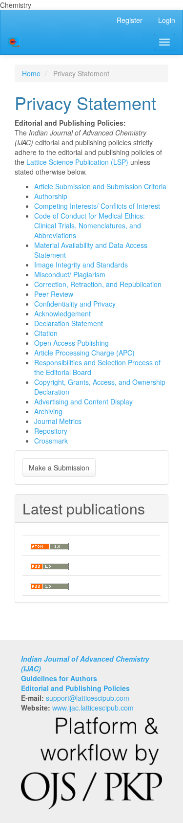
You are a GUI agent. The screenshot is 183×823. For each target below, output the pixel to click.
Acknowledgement (62, 313)
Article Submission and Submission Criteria (100, 186)
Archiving (48, 411)
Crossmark (51, 440)
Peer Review (53, 294)
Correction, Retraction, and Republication (98, 284)
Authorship (50, 196)
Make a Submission (59, 467)
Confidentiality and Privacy (75, 304)
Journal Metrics (57, 421)
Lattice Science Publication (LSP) (77, 162)
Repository (50, 431)
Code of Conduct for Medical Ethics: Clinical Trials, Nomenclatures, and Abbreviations (89, 225)
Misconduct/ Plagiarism (69, 274)
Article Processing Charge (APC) (84, 352)
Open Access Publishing (71, 343)
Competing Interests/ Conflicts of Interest (97, 206)
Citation (46, 333)
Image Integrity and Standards (81, 264)
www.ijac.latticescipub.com (93, 707)
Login (166, 20)
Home (31, 73)
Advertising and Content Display (83, 401)
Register (129, 20)
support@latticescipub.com (87, 698)
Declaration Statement (68, 323)
